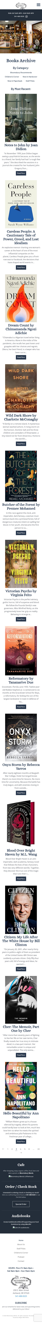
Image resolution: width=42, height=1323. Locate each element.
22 (39, 1149)
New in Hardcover (30, 76)
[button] (38, 4)
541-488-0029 (19, 16)
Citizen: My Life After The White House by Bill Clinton (21, 941)
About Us (21, 1244)
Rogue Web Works (24, 1317)
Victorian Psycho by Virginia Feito (21, 593)
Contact (21, 1261)
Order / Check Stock (21, 1187)
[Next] (21, 1153)
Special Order (21, 1204)
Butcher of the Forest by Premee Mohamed (21, 506)
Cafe (21, 1165)
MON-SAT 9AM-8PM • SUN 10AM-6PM (21, 13)
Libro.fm (28, 1224)
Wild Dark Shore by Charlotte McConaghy (21, 417)
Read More (21, 173)
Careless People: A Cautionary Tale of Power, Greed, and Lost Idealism (21, 237)
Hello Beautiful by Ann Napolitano (21, 1115)
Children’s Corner (12, 76)
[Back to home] (21, 6)
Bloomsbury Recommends (21, 72)
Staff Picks (30, 81)
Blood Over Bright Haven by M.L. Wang (21, 852)
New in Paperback (15, 81)
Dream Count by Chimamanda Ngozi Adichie (21, 329)
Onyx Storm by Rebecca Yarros (21, 766)
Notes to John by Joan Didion (21, 147)
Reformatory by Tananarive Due (21, 680)
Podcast (21, 1257)
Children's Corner (21, 1252)
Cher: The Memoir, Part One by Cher (21, 1029)
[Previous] (3, 1149)
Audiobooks (21, 1216)
